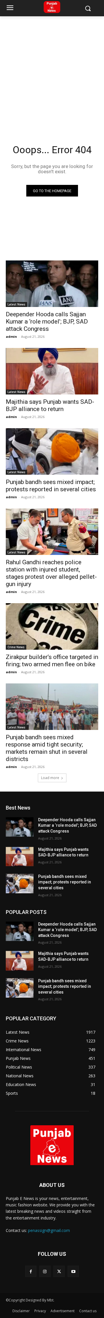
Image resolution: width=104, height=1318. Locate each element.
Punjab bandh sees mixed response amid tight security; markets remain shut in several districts (47, 748)
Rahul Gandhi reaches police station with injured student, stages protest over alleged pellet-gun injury (51, 573)
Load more (50, 777)
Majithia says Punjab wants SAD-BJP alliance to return (50, 405)
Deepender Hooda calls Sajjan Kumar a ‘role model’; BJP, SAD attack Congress (47, 321)
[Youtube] (73, 1271)
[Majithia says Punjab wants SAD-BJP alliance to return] (52, 371)
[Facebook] (30, 1271)
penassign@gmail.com (49, 1230)
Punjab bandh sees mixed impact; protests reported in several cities (51, 485)
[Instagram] (45, 1271)
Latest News (16, 304)
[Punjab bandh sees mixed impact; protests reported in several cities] (52, 451)
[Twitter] (59, 1271)
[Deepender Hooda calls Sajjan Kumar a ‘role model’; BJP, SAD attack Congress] (52, 283)
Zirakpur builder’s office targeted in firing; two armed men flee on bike (52, 660)
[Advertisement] (52, 71)
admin (11, 336)
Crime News (16, 647)
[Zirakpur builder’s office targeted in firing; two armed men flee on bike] (52, 626)
